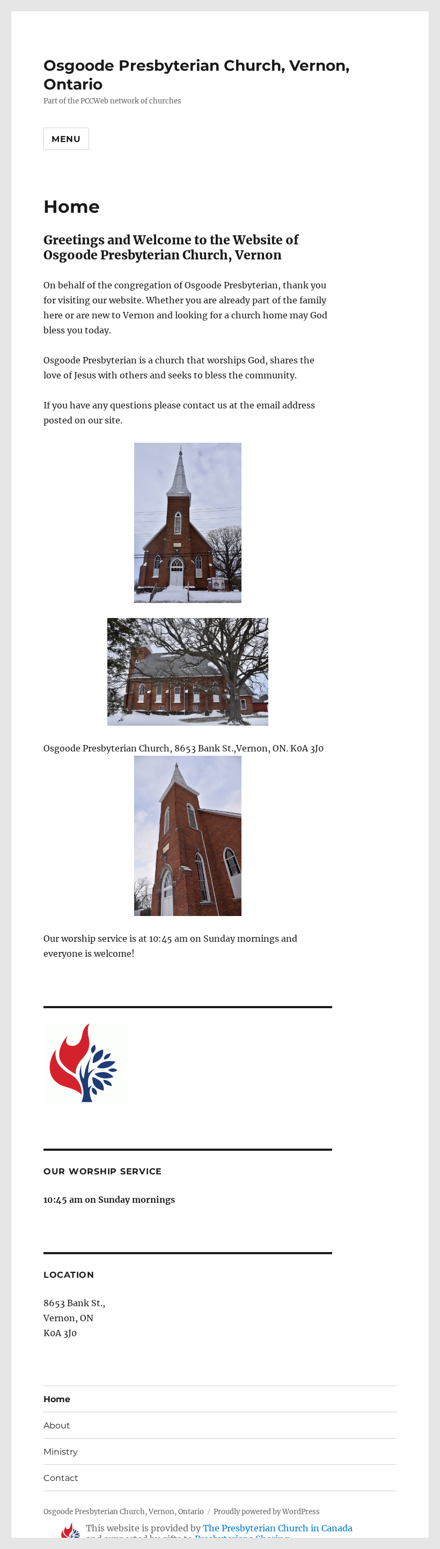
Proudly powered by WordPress (267, 1511)
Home (56, 1399)
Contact (60, 1478)
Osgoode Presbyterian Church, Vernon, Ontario (123, 1511)
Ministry (60, 1452)
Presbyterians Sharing (242, 1538)
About (56, 1425)
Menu (66, 139)
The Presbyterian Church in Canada (278, 1528)
